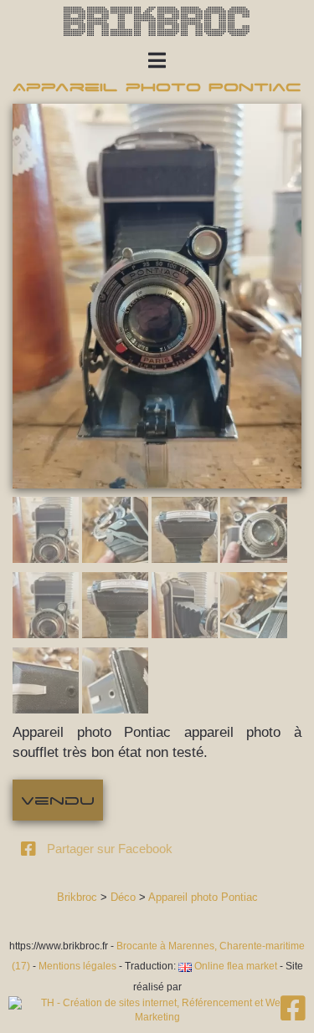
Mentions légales (77, 966)
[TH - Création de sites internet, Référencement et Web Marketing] (157, 1009)
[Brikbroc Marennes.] (293, 1014)
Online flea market (234, 966)
